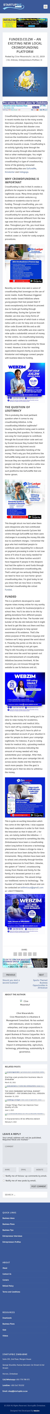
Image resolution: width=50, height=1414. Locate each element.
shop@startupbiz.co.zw (17, 1391)
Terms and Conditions (11, 1292)
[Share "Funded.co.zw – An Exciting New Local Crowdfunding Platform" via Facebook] (15, 954)
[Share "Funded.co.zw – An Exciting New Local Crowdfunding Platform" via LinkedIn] (25, 954)
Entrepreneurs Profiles (29, 60)
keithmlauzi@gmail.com (32, 887)
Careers (6, 1280)
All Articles (12, 60)
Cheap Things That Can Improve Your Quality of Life (21, 1106)
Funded (8, 590)
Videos (5, 1336)
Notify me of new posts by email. (21, 1181)
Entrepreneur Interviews (12, 1236)
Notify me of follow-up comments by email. (26, 1176)
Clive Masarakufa (23, 56)
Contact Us (7, 1274)
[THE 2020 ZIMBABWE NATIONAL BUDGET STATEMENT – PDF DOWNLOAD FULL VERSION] (25, 1087)
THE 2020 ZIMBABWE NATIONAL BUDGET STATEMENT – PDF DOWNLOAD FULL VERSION (25, 1092)
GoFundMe (31, 168)
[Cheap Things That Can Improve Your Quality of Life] (25, 1101)
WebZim (37, 1411)
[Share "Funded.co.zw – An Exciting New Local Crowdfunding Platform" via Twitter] (20, 954)
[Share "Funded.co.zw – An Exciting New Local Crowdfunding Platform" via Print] (34, 954)
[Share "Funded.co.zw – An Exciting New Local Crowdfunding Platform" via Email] (29, 954)
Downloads (7, 1318)
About (5, 1268)
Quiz (4, 1330)
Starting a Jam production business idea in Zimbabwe (24, 1078)
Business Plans (9, 1224)
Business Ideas (9, 1218)
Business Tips (8, 1230)
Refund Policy (8, 1286)
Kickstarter (10, 172)
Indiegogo (23, 172)
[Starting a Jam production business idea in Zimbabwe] (25, 1073)
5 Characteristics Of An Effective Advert (22, 1119)
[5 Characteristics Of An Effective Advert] (25, 1114)
